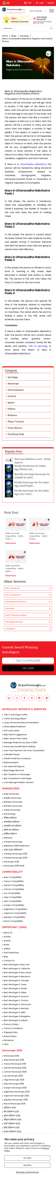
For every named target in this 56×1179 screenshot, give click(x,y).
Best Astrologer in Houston (16, 996)
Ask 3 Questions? (13, 595)
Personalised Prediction (16, 602)
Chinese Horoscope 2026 (15, 857)
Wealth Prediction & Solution (17, 758)
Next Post (11, 513)
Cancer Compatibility (14, 889)
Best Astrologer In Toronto (16, 1000)
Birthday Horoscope (13, 802)
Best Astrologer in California (17, 968)
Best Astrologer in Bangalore (17, 1016)
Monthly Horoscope (13, 806)
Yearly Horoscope (12, 810)
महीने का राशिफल (11, 829)
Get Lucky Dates (11, 730)
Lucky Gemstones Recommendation (21, 722)
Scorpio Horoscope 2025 (15, 1087)
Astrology (24, 36)
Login (41, 2)
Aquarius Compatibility (14, 917)
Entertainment (16, 390)
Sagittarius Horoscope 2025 (17, 1091)
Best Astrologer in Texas (15, 984)
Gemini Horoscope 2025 (15, 1067)
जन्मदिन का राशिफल (12, 825)
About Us (8, 932)
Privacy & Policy (11, 1024)
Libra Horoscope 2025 (14, 1083)
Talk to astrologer (28, 660)
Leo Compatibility (12, 893)
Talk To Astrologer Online (15, 714)
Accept (27, 1157)
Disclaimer (9, 1040)
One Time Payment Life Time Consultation (24, 750)
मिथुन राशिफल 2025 (12, 1119)
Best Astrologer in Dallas (15, 992)
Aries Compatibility (13, 877)
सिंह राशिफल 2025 (12, 1127)
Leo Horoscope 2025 (13, 1075)
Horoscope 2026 (11, 861)
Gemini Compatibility (14, 885)
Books (6, 944)
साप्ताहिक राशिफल (12, 821)
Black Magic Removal (14, 770)
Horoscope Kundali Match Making (19, 746)
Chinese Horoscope (13, 841)
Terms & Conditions (13, 1028)
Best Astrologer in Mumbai (16, 1008)
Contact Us (9, 960)
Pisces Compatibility (13, 921)
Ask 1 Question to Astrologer (17, 774)
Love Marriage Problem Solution (19, 782)
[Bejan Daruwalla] (13, 10)
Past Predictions (11, 952)
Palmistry (8, 837)
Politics (11, 409)
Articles (7, 936)
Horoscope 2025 (11, 1055)
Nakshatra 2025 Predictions (16, 845)
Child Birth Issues (12, 754)
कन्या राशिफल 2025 (12, 1131)
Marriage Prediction (14, 622)
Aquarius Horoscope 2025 (16, 1099)
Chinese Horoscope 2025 (15, 853)
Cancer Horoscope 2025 (15, 1071)
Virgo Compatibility (13, 897)
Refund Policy (10, 1036)
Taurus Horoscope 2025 (15, 1063)
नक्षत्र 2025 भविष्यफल (13, 849)
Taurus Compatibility (14, 881)
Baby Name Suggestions (15, 734)
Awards (7, 940)
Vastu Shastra (15, 428)
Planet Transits (16, 421)
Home (5, 36)
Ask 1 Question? (13, 588)
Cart (29, 2)
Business (12, 415)
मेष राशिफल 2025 (11, 1111)
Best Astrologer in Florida (15, 988)
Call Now (28, 668)
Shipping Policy (11, 1032)
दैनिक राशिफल (10, 817)
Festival (12, 396)
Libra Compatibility (12, 901)
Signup (51, 3)
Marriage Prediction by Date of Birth (21, 742)
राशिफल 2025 (10, 1107)
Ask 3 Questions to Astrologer (18, 778)
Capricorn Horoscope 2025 (16, 1095)
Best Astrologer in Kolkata (16, 1020)
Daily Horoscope (11, 794)
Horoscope (13, 383)
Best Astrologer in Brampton (17, 976)
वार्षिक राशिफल (10, 833)
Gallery (7, 948)
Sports (11, 402)
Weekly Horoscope (12, 798)
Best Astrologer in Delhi (14, 1012)
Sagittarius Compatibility (15, 909)
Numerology (9, 813)
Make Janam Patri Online (15, 738)
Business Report (11, 762)
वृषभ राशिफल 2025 (12, 1115)
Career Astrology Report (15, 718)
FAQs (6, 1044)
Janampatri (10, 629)
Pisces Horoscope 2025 (14, 1103)
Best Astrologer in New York (16, 964)
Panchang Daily (16, 434)
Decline (27, 1165)
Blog (6, 956)
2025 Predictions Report (16, 615)
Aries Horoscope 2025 (14, 1059)
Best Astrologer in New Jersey (17, 972)
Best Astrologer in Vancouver (17, 1004)
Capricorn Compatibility (15, 913)
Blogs (13, 36)
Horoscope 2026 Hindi (14, 865)
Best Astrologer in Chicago (16, 980)
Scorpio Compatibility (14, 905)
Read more (10, 543)
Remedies (10, 608)
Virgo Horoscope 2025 (14, 1079)
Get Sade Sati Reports (14, 766)
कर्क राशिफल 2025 (12, 1123)
